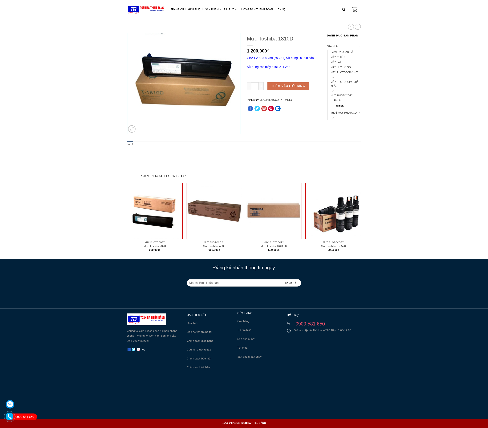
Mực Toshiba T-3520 (333, 246)
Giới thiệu (195, 9)
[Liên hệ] (8, 422)
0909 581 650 (24, 416)
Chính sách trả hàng (199, 367)
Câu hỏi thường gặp (199, 349)
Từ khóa (242, 347)
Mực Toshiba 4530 (214, 246)
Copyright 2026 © (244, 423)
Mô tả (130, 145)
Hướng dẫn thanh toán (256, 9)
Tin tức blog (244, 329)
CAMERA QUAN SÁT (343, 52)
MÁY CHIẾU (337, 57)
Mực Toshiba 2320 (155, 246)
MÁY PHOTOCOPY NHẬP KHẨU (345, 84)
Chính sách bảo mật (199, 358)
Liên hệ (280, 9)
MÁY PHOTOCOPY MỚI (344, 72)
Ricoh (337, 100)
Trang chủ (178, 9)
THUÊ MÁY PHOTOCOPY (345, 112)
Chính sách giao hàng (200, 340)
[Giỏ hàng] (354, 9)
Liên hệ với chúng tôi (199, 331)
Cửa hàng (243, 321)
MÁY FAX (336, 62)
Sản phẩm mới (246, 338)
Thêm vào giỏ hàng (288, 86)
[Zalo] (10, 404)
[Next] (361, 220)
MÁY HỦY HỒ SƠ (341, 67)
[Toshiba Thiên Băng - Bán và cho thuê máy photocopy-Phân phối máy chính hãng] (146, 9)
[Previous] (127, 220)
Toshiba (287, 100)
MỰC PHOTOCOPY (271, 100)
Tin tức (229, 9)
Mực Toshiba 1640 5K (274, 246)
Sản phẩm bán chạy (249, 356)
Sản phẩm (212, 9)
